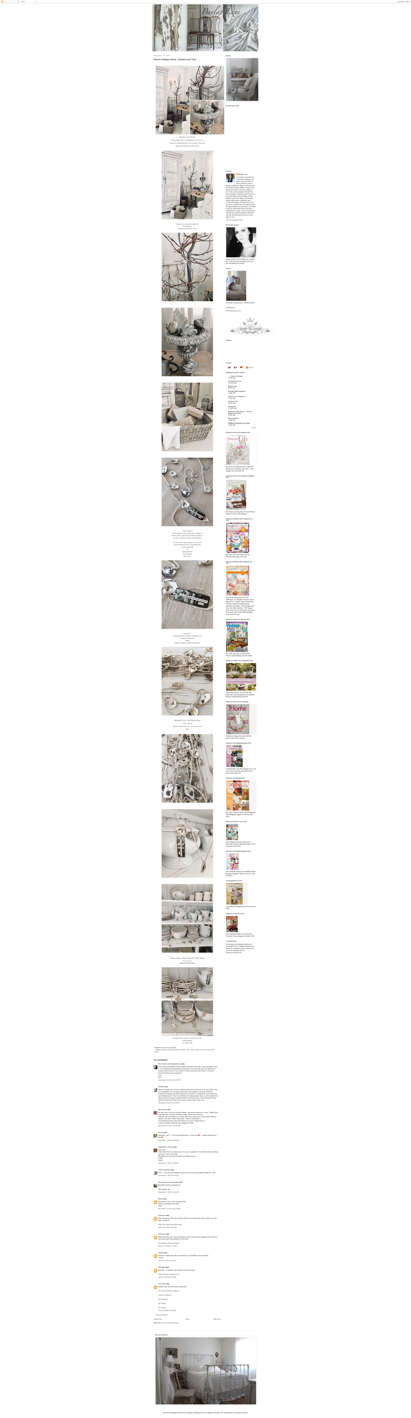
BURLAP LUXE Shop (187, 963)
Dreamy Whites (233, 418)
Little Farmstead (164, 1170)
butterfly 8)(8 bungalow (236, 391)
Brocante (163, 1050)
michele (161, 1086)
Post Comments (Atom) (171, 1323)
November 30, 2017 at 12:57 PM (169, 1080)
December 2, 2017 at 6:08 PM (168, 1163)
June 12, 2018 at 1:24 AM (167, 1260)
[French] (234, 367)
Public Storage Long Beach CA (168, 1274)
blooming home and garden (168, 1182)
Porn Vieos (162, 1308)
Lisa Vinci (161, 1284)
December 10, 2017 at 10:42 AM (169, 1208)
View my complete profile (234, 220)
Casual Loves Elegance (236, 396)
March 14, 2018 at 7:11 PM (167, 1246)
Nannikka (161, 1267)
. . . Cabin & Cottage (235, 376)
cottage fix (232, 406)
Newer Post (158, 1319)
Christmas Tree (184, 1050)
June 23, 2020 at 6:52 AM (167, 1310)
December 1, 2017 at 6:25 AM (168, 1140)
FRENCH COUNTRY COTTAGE (239, 423)
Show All (254, 427)
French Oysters (205, 1050)
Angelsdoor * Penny (165, 1147)
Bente (160, 1199)
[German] (240, 367)
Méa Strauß (162, 1109)
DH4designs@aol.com (233, 311)
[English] (228, 367)
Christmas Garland (173, 1050)
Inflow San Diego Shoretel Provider (170, 1224)
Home (188, 1319)
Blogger (245, 1413)
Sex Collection (163, 1299)
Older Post (217, 1319)
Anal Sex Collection (164, 1295)
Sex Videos (162, 1303)
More (251, 367)
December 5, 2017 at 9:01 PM (168, 1175)
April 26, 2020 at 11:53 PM (167, 1277)
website (160, 1258)
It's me (160, 1132)
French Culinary (195, 1050)
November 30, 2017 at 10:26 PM (169, 1126)
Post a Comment (162, 1315)
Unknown (161, 1215)
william (160, 1253)
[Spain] (246, 367)
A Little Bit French (234, 381)
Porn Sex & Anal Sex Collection (168, 1291)
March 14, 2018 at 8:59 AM (167, 1227)
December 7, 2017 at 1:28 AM (168, 1192)
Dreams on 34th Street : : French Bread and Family (240, 412)
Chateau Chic (233, 401)
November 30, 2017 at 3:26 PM (168, 1103)
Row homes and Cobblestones (169, 1064)
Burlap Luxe (165, 1047)
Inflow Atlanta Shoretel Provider (168, 1243)
